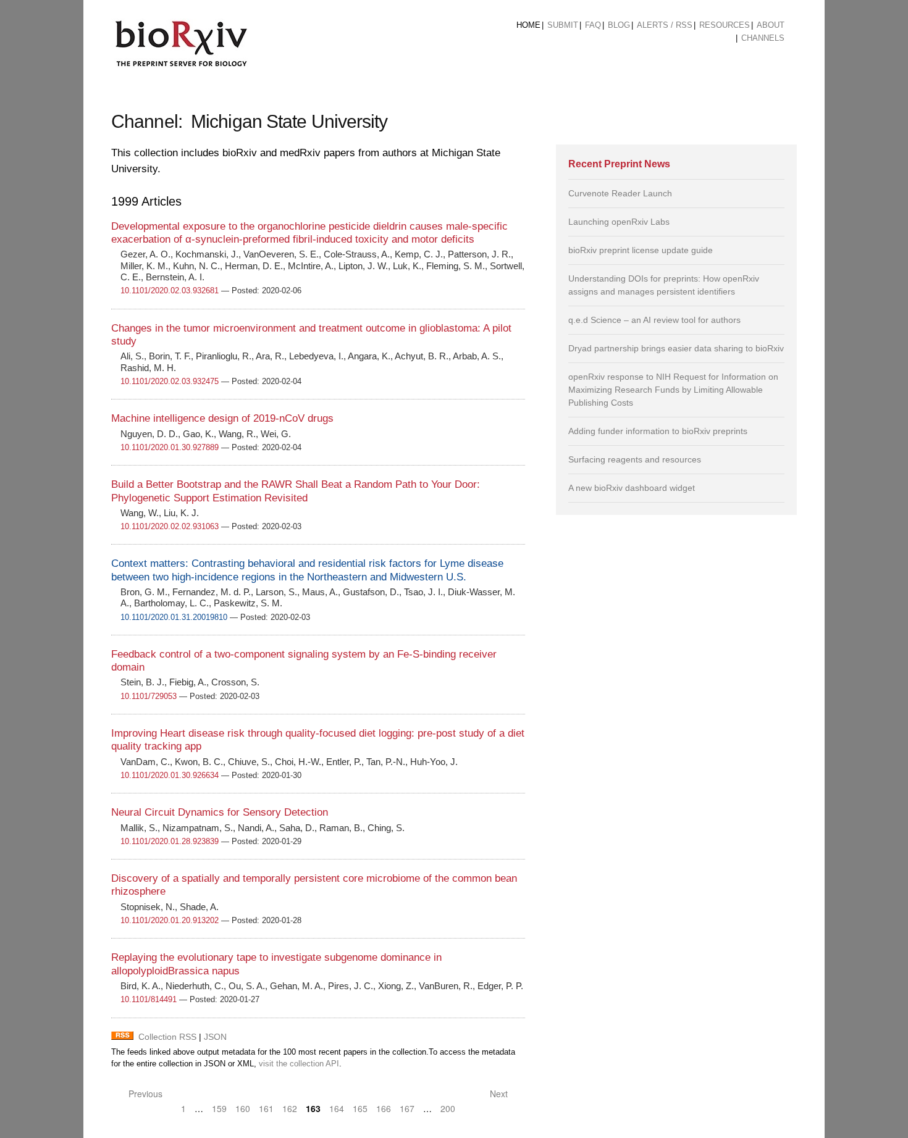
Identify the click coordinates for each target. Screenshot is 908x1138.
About (770, 25)
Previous (144, 1093)
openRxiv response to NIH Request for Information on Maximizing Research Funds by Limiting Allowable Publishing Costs (673, 390)
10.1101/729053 (148, 696)
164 (336, 1108)
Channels (762, 38)
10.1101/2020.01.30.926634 (169, 775)
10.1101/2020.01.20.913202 (169, 920)
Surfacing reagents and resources (634, 459)
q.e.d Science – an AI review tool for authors (654, 320)
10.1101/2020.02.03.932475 (169, 381)
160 (242, 1108)
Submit (562, 25)
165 (360, 1108)
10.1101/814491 (148, 999)
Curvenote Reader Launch (620, 193)
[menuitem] (528, 25)
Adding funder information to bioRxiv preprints (657, 431)
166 (383, 1108)
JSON (215, 1037)
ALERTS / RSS (664, 25)
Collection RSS (167, 1037)
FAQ (593, 25)
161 (266, 1108)
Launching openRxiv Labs (619, 222)
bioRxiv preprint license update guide (640, 250)
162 (289, 1108)
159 (219, 1108)
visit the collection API (299, 1064)
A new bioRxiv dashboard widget (631, 488)
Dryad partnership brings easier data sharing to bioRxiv (676, 348)
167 (407, 1108)
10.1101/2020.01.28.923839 (169, 841)
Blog (619, 25)
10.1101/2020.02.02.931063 (169, 526)
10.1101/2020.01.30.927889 (169, 447)
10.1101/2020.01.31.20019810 (173, 617)
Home (528, 25)
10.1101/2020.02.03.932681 (169, 290)
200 (447, 1108)
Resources (724, 25)
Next (500, 1093)
